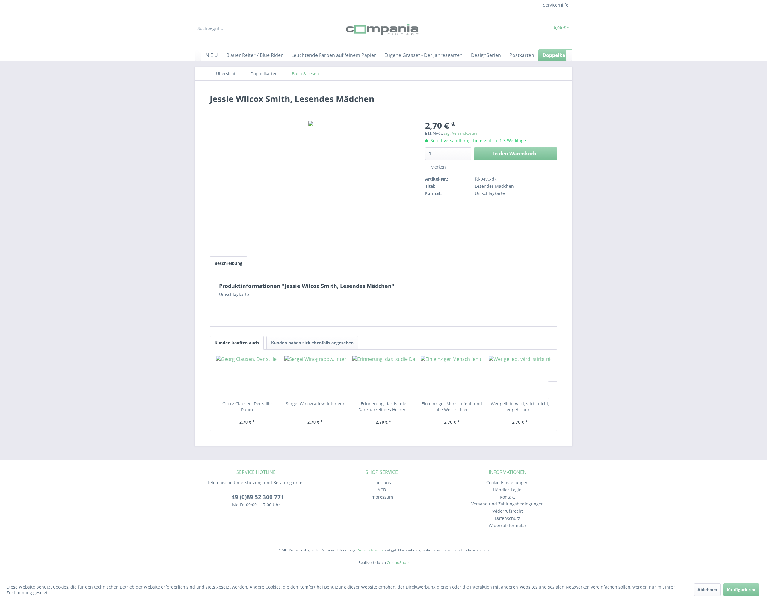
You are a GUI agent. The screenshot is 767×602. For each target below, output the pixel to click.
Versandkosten (370, 550)
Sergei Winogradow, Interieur (315, 403)
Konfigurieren (741, 589)
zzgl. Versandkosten (460, 133)
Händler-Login (507, 490)
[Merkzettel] (516, 28)
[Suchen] (264, 28)
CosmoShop (398, 562)
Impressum (381, 497)
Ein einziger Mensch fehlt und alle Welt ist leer (452, 406)
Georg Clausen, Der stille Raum (247, 406)
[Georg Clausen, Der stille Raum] (247, 377)
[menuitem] (232, 28)
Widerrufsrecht (507, 511)
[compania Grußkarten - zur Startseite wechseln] (383, 29)
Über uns (381, 482)
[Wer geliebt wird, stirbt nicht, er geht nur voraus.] (520, 377)
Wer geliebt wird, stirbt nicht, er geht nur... (520, 406)
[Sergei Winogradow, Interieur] (315, 377)
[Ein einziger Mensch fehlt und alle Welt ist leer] (452, 377)
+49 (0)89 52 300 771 (256, 497)
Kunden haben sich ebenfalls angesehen (312, 343)
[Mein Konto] (530, 28)
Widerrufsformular (507, 525)
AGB (382, 490)
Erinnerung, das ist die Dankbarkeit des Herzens (383, 406)
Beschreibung (228, 263)
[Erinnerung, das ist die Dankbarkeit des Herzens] (383, 377)
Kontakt (507, 497)
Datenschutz (507, 518)
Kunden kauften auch (237, 343)
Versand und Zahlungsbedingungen (507, 504)
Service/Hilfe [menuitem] (556, 5)
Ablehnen (707, 589)
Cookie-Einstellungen (507, 482)
